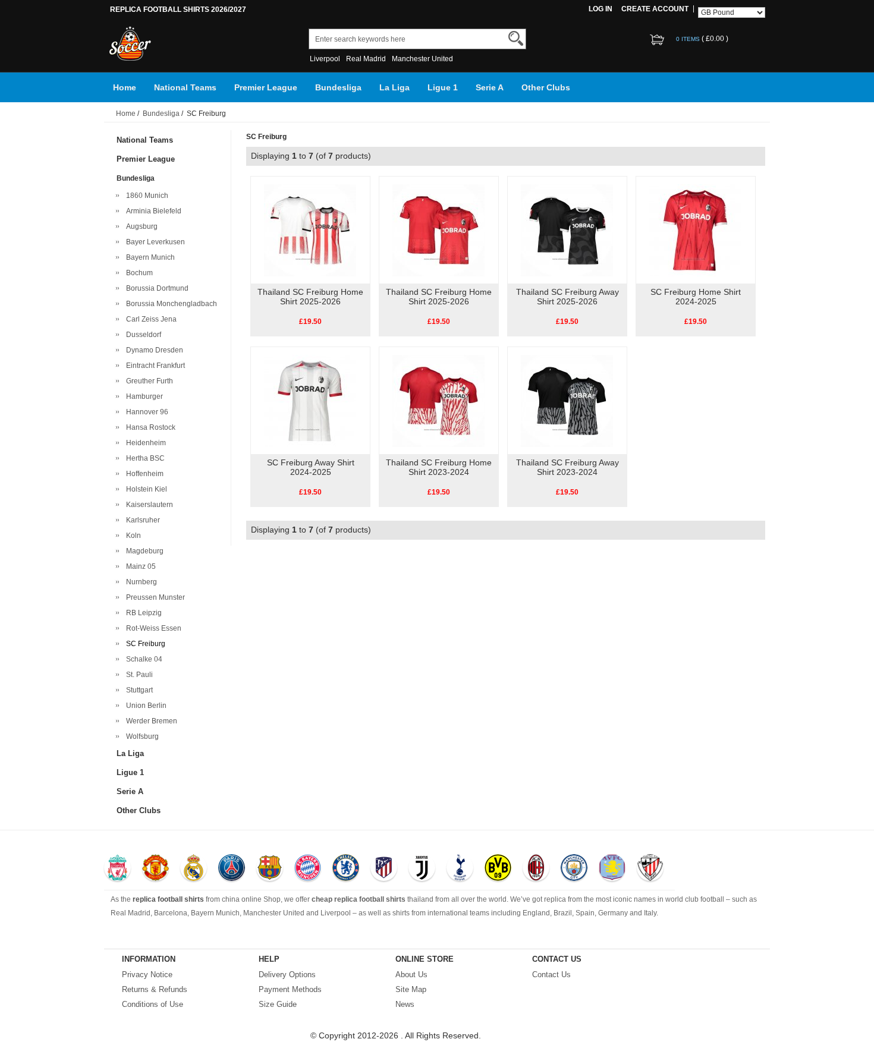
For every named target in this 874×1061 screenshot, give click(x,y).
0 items (689, 39)
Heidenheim (144, 443)
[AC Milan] (536, 869)
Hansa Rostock (148, 427)
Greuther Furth (147, 381)
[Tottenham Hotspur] (460, 869)
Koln (131, 535)
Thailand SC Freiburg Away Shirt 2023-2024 (567, 467)
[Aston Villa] (612, 869)
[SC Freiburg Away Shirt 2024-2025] (310, 400)
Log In (600, 9)
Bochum (137, 273)
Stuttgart (137, 690)
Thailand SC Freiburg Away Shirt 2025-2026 (567, 296)
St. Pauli (137, 674)
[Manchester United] (155, 869)
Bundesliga (338, 87)
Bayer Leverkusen (153, 242)
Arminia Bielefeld (151, 211)
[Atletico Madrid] (383, 869)
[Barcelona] (269, 869)
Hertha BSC (143, 458)
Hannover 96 (145, 412)
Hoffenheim (143, 474)
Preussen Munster (153, 597)
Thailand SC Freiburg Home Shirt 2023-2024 (439, 467)
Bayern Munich (148, 257)
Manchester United (422, 59)
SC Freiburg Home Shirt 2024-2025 (695, 296)
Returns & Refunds (154, 989)
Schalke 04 (142, 659)
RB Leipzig (142, 613)
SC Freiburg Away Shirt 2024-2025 (310, 467)
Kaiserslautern (147, 504)
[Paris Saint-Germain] (231, 869)
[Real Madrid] (193, 869)
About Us (411, 974)
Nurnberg (139, 582)
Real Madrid (366, 59)
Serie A (490, 87)
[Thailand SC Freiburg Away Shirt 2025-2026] (567, 229)
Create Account (654, 9)
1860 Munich (145, 195)
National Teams (185, 87)
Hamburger (142, 396)
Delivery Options (287, 974)
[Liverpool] (117, 869)
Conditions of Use (152, 1004)
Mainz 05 (139, 566)
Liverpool (325, 59)
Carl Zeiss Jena (149, 319)
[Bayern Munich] (307, 869)
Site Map (410, 989)
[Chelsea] (345, 869)
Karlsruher (141, 520)
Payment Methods (290, 989)
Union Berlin (144, 705)
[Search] (515, 38)
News (404, 1004)
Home (124, 87)
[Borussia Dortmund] (498, 869)
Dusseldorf (141, 334)
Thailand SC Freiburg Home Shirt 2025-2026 (310, 296)
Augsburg (140, 226)
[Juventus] (421, 869)
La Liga (394, 87)
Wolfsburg (140, 736)
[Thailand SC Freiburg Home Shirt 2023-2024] (438, 400)
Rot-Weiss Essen (151, 628)
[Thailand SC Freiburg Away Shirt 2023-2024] (567, 400)
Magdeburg (143, 551)
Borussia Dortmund (155, 288)
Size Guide (278, 1004)
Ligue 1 (442, 87)
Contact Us (551, 974)
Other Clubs (545, 87)
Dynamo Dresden (152, 350)
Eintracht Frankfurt (153, 365)
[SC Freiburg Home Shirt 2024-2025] (695, 229)
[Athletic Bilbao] (650, 869)
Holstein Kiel (144, 489)
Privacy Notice (147, 974)
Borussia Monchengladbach (169, 304)
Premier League (265, 87)
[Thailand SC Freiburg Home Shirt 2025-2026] (310, 229)
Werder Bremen (149, 721)
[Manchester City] (574, 869)
